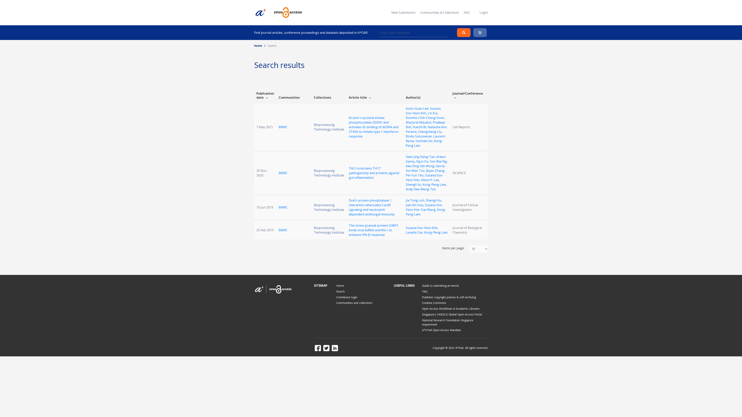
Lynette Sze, (415, 232)
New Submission (403, 12)
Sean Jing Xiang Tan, (421, 157)
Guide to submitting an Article (440, 285)
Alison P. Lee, (430, 180)
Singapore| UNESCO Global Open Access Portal (452, 314)
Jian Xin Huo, (415, 205)
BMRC (283, 127)
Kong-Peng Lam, (435, 184)
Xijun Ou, (423, 161)
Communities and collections (354, 303)
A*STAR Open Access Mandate (441, 330)
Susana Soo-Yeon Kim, (422, 228)
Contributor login (346, 297)
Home (258, 45)
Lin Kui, (433, 113)
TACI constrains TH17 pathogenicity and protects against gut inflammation (374, 173)
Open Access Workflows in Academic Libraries (451, 308)
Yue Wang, (429, 210)
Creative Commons (434, 303)
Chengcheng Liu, (430, 132)
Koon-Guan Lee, (418, 108)
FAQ (467, 12)
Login (484, 12)
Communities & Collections (439, 12)
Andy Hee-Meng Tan (421, 189)
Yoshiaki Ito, (424, 141)
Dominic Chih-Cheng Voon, (425, 118)
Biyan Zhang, (435, 171)
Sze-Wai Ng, (439, 161)
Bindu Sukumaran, (419, 136)
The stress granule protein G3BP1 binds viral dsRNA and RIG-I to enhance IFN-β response (373, 230)
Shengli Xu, (414, 184)
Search (340, 291)
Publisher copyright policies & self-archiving (449, 297)
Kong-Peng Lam (436, 232)
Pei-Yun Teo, (415, 175)
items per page (453, 248)
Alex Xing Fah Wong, (421, 166)
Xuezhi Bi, (420, 127)
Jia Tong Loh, (416, 200)
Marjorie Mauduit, (419, 122)
